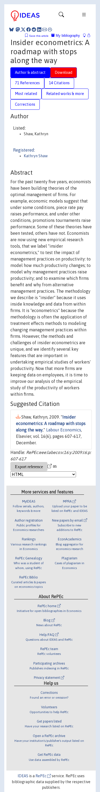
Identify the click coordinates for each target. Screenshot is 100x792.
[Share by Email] (44, 29)
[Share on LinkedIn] (39, 29)
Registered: (24, 150)
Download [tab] (63, 72)
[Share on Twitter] (23, 29)
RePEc (41, 776)
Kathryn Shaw (36, 156)
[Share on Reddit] (34, 29)
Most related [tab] (26, 93)
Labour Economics (63, 429)
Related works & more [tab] (65, 93)
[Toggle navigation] (61, 15)
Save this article (39, 35)
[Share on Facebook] (28, 29)
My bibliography (67, 36)
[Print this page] (50, 29)
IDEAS (23, 776)
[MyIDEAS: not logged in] (86, 35)
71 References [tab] (27, 83)
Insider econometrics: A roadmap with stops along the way (51, 423)
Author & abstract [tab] (30, 72)
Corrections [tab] (25, 104)
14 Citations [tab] (59, 83)
